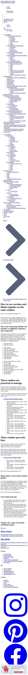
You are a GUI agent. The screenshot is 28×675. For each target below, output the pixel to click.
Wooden (12, 48)
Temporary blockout (15, 61)
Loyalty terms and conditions (11, 587)
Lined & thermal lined (15, 100)
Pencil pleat (10, 183)
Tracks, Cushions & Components (12, 122)
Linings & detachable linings (14, 179)
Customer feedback (8, 572)
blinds (19, 317)
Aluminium (13, 47)
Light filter (12, 38)
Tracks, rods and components (14, 205)
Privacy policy (7, 584)
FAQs (5, 22)
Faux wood (13, 50)
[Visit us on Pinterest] (15, 642)
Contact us (6, 581)
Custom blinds (7, 554)
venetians (13, 482)
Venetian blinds (10, 145)
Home (5, 220)
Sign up (9, 8)
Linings (9, 193)
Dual (11, 43)
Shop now (3, 528)
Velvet (11, 69)
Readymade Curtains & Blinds (11, 95)
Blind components (11, 206)
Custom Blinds (7, 34)
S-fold (8, 190)
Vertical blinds (10, 152)
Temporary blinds (11, 199)
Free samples (21, 70)
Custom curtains (8, 555)
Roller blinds (10, 136)
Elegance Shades (8, 94)
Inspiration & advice (9, 19)
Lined (11, 65)
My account (10, 11)
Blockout (12, 37)
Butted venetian (14, 51)
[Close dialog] (26, 665)
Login (8, 6)
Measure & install (8, 20)
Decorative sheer (14, 41)
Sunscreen (12, 40)
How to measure (8, 568)
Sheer (11, 58)
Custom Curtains (8, 76)
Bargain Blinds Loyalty (9, 574)
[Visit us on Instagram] (15, 618)
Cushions (9, 204)
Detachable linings (14, 109)
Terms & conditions (8, 585)
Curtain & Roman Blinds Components (16, 208)
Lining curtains (13, 108)
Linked (11, 44)
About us (6, 580)
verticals (20, 482)
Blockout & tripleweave (16, 63)
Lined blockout (13, 101)
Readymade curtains (9, 557)
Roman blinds (10, 162)
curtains (13, 317)
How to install (21, 75)
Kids (11, 68)
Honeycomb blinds (11, 155)
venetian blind (9, 481)
